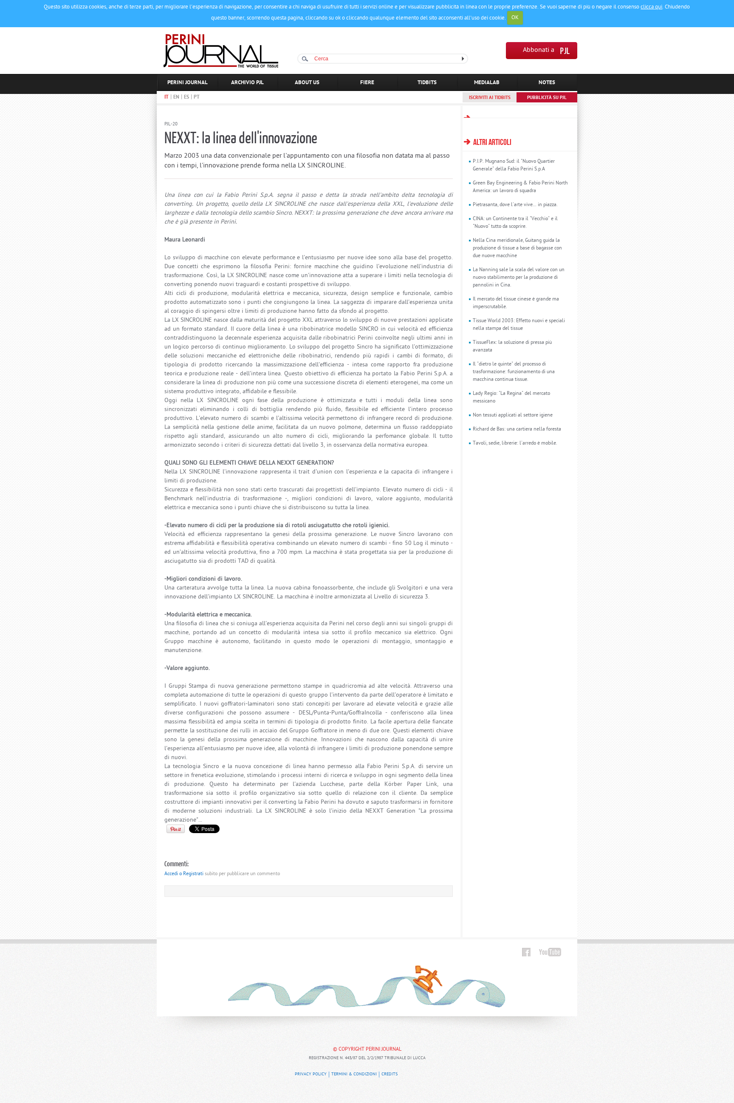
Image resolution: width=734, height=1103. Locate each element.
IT (166, 97)
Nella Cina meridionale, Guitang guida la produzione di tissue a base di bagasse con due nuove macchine (517, 248)
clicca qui (651, 7)
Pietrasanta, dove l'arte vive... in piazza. (515, 204)
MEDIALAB (487, 82)
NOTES (547, 82)
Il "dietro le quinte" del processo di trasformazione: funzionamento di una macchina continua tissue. (514, 372)
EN (176, 97)
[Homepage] (221, 66)
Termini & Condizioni (354, 1074)
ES (186, 97)
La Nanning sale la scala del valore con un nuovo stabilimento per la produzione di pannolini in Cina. (519, 278)
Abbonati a (538, 50)
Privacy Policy (311, 1074)
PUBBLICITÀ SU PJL (547, 98)
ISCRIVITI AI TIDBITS (490, 98)
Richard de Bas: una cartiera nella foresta (517, 429)
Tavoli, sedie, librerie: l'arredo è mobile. (515, 443)
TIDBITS (427, 82)
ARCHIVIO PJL (247, 82)
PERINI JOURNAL (187, 82)
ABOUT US (307, 82)
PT (197, 97)
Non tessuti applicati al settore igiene (513, 415)
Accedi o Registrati (183, 873)
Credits (389, 1074)
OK (515, 17)
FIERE (367, 82)
